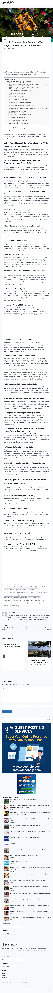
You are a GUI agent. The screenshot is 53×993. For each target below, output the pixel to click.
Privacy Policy (5, 977)
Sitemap (4, 980)
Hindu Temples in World (43, 592)
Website (38, 706)
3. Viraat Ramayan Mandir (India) (17, 119)
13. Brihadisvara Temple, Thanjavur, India (19, 100)
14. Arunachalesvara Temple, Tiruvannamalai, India (21, 102)
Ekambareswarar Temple (9, 592)
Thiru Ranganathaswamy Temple (37, 600)
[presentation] (39, 649)
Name (4, 706)
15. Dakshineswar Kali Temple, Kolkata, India (20, 103)
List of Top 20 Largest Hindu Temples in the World (19, 81)
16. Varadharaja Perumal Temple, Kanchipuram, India (22, 105)
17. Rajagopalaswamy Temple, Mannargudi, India (20, 106)
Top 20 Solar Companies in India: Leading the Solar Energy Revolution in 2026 (30, 831)
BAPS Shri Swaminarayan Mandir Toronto (33, 584)
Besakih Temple (30, 586)
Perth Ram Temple (8, 597)
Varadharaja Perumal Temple (20, 602)
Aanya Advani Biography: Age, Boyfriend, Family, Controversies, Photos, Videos (30, 917)
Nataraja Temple (22, 594)
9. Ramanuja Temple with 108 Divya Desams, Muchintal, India (23, 94)
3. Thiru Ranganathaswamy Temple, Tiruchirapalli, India (22, 85)
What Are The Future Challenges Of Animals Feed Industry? (25, 825)
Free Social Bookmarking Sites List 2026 (20, 861)
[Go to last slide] (4, 656)
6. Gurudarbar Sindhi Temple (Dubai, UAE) (19, 123)
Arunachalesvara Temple (16, 584)
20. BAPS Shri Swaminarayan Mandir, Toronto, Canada (22, 112)
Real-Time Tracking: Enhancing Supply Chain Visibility (13, 627)
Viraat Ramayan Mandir (34, 602)
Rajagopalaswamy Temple (34, 597)
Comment (5, 688)
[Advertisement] (26, 60)
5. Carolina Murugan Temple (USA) (17, 122)
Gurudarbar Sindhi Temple (22, 592)
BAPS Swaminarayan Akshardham (11, 586)
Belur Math (23, 586)
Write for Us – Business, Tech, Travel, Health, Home (23, 799)
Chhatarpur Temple (21, 589)
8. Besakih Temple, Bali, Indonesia (17, 93)
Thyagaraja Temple (8, 602)
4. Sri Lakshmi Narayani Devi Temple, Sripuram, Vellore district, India (24, 87)
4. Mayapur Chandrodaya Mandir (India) (18, 120)
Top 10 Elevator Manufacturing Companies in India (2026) (24, 837)
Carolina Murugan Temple (9, 589)
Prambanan (16, 597)
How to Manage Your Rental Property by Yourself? (41, 627)
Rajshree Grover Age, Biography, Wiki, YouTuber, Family (24, 855)
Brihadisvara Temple (40, 586)
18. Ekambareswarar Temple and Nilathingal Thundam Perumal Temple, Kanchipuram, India (29, 109)
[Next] (49, 656)
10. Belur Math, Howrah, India (17, 96)
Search (3, 717)
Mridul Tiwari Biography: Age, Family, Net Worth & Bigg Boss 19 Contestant (29, 905)
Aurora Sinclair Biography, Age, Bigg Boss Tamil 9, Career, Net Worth (27, 880)
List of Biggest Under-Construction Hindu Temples (19, 114)
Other (5, 39)
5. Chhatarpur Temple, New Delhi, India (18, 88)
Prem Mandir (24, 597)
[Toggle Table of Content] (46, 79)
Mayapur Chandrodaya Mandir (10, 594)
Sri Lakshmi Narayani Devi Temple (21, 600)
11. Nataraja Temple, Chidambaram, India (19, 97)
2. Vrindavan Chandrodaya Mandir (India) (19, 117)
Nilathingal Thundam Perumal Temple (36, 594)
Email (21, 706)
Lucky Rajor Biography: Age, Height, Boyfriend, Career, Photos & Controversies (30, 893)
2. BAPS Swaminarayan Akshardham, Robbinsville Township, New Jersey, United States (28, 84)
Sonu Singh (7, 48)
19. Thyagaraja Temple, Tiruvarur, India (19, 111)
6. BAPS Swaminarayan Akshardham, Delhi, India (20, 90)
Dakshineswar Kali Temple (33, 589)
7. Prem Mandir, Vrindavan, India (17, 91)
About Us (4, 973)
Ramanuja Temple (8, 600)
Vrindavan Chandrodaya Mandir (11, 605)
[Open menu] (50, 3)
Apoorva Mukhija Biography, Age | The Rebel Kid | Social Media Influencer (29, 911)
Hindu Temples (33, 592)
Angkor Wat (7, 584)
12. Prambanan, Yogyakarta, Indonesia (19, 99)
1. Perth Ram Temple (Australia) (16, 116)
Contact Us (12, 843)
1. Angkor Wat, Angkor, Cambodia (17, 82)
